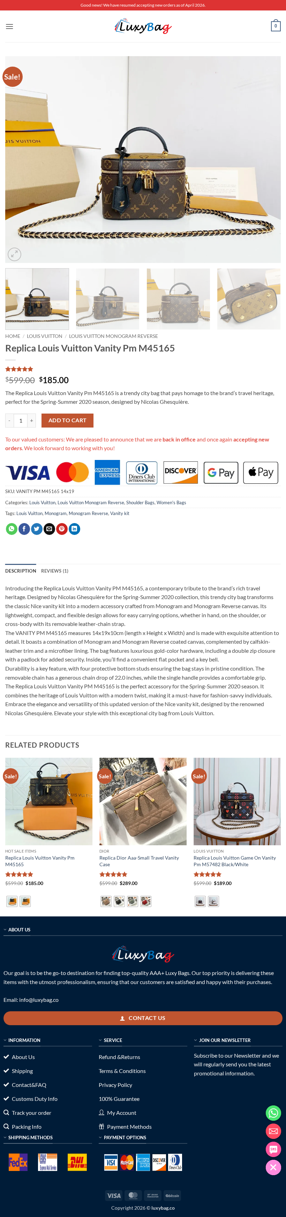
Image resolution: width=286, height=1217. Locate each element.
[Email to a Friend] (49, 529)
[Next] (266, 159)
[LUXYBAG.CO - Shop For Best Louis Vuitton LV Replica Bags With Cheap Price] (143, 26)
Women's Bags (171, 502)
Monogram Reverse (88, 513)
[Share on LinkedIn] (74, 529)
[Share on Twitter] (37, 529)
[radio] (12, 901)
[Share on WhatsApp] (11, 529)
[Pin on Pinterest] (62, 529)
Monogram (56, 513)
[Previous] (19, 159)
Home (12, 336)
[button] (9, 26)
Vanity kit (119, 513)
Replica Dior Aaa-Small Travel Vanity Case (139, 861)
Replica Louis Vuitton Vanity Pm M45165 (40, 861)
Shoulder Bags (140, 502)
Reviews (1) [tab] (55, 571)
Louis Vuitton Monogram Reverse (113, 336)
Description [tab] (20, 571)
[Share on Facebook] (24, 529)
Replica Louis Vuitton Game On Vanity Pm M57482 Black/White (235, 861)
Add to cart (67, 420)
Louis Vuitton (44, 336)
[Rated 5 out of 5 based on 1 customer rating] (143, 369)
